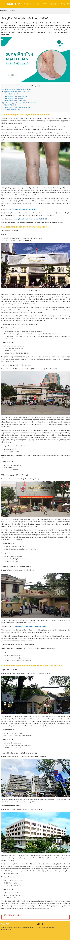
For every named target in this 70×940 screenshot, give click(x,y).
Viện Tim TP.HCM (10, 105)
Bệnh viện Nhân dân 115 (12, 109)
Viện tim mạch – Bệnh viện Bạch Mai (15, 96)
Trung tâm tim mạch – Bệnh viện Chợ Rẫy (17, 107)
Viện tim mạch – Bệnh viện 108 (14, 98)
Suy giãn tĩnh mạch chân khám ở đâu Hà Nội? (16, 92)
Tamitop (12, 4)
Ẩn (38, 86)
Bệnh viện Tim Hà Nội (11, 94)
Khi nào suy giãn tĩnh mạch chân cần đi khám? (16, 89)
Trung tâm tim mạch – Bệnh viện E (15, 100)
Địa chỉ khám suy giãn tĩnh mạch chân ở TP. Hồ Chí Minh (19, 103)
